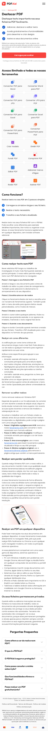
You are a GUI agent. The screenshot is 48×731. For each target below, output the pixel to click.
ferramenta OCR (16, 428)
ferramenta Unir (10, 443)
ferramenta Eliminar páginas (15, 450)
